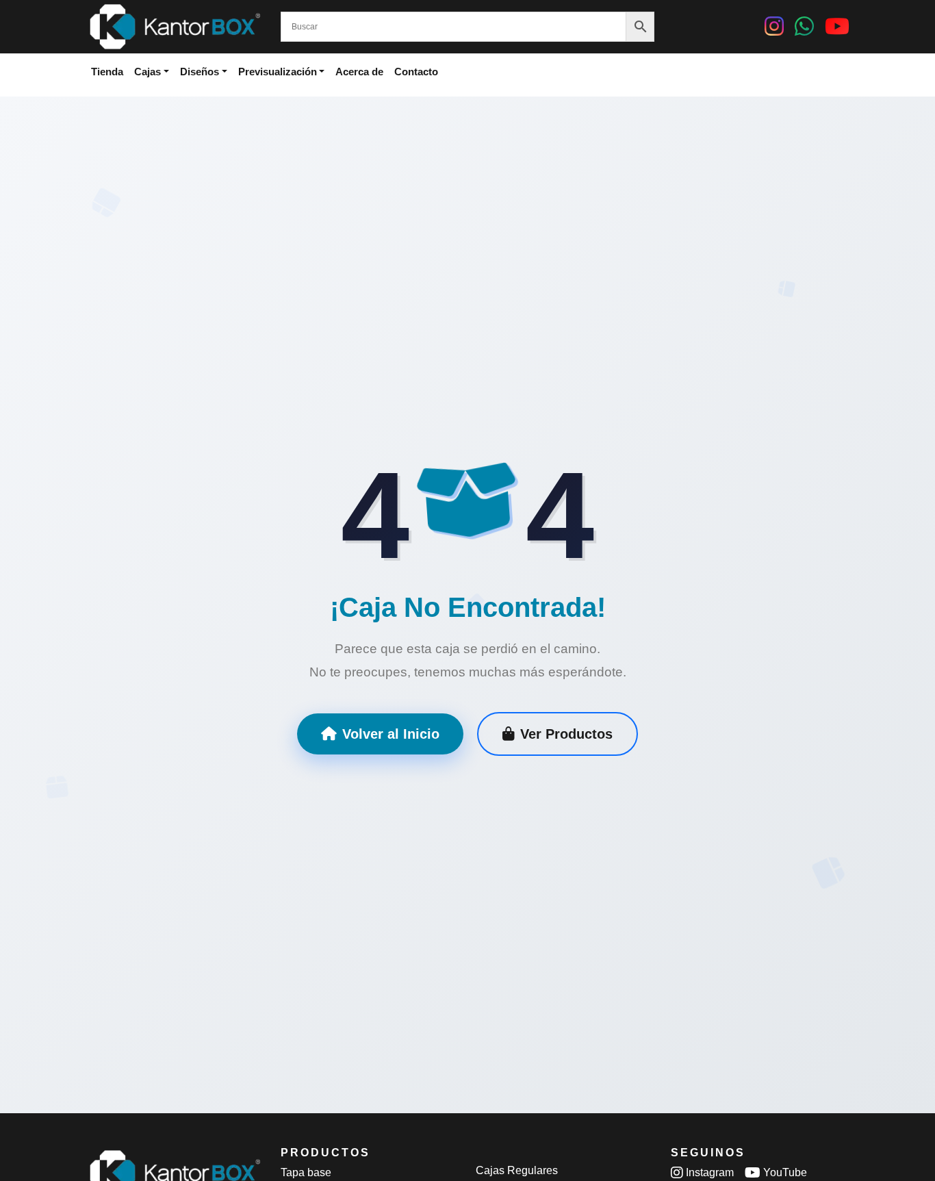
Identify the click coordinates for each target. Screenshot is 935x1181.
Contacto (416, 71)
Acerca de (359, 71)
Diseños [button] (199, 71)
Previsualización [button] (277, 71)
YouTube (783, 1172)
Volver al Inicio (390, 733)
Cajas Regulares (517, 1170)
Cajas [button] (147, 71)
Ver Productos (566, 733)
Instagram (708, 1172)
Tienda (107, 71)
